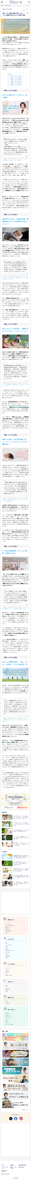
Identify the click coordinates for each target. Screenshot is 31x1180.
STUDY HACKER (5, 1174)
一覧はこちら (25, 1109)
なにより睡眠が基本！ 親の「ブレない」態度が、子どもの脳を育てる (15, 720)
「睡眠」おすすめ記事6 (16, 84)
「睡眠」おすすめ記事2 (16, 77)
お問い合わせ (21, 1167)
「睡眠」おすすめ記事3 (16, 79)
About (3, 1165)
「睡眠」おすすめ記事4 (16, 81)
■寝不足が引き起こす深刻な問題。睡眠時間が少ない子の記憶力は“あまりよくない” (15, 221)
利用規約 (12, 1165)
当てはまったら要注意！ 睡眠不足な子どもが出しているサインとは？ (15, 385)
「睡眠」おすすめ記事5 (16, 82)
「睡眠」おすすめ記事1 (16, 76)
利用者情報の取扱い (23, 1165)
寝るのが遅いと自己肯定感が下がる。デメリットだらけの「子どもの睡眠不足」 (15, 500)
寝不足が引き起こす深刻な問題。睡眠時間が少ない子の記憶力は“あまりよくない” (15, 278)
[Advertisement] (15, 902)
